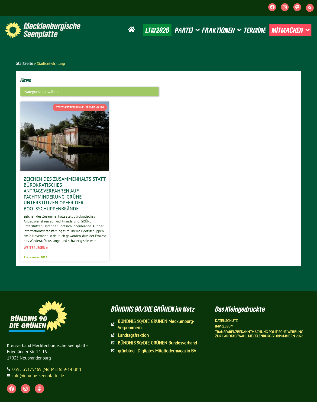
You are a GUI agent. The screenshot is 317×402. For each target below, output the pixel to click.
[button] (310, 8)
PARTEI (184, 30)
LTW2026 (157, 30)
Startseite (24, 63)
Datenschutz (226, 320)
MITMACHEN (287, 30)
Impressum (224, 326)
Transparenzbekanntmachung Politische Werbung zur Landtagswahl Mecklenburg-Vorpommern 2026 (259, 334)
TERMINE (255, 30)
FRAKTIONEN (218, 30)
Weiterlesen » (36, 247)
